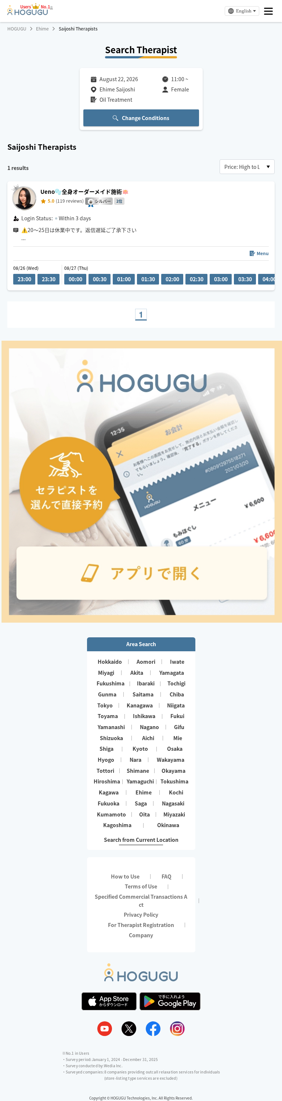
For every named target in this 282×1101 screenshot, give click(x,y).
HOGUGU (16, 28)
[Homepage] (27, 13)
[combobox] (247, 166)
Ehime (42, 28)
